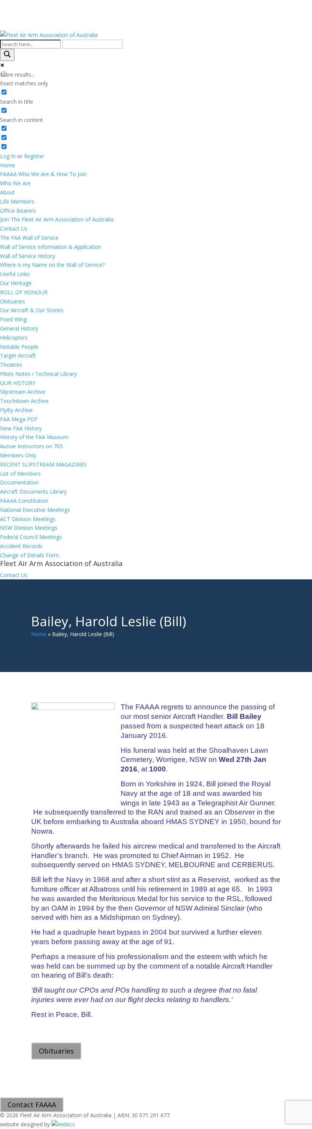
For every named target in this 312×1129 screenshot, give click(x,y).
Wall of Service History (27, 256)
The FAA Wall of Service (29, 237)
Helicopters (14, 337)
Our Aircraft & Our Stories (32, 310)
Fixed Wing (13, 319)
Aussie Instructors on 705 (31, 446)
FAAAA (43, 174)
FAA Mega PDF (19, 419)
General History (19, 328)
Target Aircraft (18, 355)
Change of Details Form (29, 555)
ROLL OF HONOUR (24, 292)
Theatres (11, 364)
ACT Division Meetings (28, 519)
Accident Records (21, 546)
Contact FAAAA (32, 1105)
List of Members (20, 473)
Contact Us (13, 228)
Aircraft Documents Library (33, 491)
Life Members (17, 201)
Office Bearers (18, 210)
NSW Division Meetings (28, 527)
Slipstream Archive (22, 391)
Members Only (18, 455)
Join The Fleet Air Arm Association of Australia (56, 219)
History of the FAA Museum (34, 437)
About (7, 192)
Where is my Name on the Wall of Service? (52, 264)
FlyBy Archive (16, 410)
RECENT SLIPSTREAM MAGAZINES (43, 464)
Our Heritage (16, 283)
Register (34, 156)
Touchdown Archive (24, 400)
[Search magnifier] (7, 55)
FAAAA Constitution (24, 500)
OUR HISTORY (17, 382)
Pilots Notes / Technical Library (38, 373)
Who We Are (15, 183)
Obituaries (12, 301)
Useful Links (15, 273)
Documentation (19, 482)
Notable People (19, 346)
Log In (8, 156)
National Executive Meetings (35, 509)
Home (7, 165)
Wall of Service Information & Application (50, 246)
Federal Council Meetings (31, 536)
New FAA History (21, 428)
